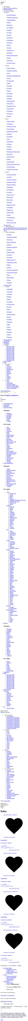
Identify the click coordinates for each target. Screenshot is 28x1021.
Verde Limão (10, 790)
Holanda (12, 575)
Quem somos (10, 973)
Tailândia (12, 539)
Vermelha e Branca (11, 795)
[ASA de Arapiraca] (11, 179)
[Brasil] (9, 299)
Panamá (11, 523)
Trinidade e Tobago (14, 548)
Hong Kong (12, 535)
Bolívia (11, 508)
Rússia (11, 597)
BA (12, 228)
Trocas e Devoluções (11, 388)
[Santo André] (10, 212)
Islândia (11, 581)
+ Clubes (9, 421)
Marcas (7, 750)
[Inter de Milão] (10, 252)
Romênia (12, 596)
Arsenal (8, 469)
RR (20, 229)
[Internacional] (10, 50)
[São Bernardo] (10, 161)
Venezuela (12, 528)
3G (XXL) (9, 736)
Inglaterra (12, 577)
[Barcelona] (10, 239)
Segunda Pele (10, 369)
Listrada (8, 786)
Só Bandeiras (10, 766)
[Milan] (9, 265)
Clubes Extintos (7, 361)
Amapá (8, 429)
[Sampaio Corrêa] (11, 106)
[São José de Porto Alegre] (13, 164)
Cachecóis (9, 366)
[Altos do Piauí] (10, 121)
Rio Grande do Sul (11, 453)
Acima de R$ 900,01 (11, 728)
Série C (7, 119)
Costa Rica (12, 513)
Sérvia (11, 599)
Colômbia (12, 512)
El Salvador (12, 514)
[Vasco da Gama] (11, 63)
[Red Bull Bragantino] (12, 55)
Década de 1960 (10, 354)
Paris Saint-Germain (11, 483)
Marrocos (12, 498)
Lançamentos (7, 341)
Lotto (8, 755)
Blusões (8, 372)
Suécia (11, 600)
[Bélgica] (9, 296)
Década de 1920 (10, 349)
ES (17, 228)
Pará (8, 444)
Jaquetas (9, 370)
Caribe (8, 540)
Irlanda (11, 579)
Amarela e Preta (10, 771)
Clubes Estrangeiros (10, 232)
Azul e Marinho (10, 774)
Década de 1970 (10, 356)
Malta (11, 588)
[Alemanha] (10, 289)
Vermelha (9, 791)
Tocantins (9, 462)
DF (16, 228)
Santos (8, 420)
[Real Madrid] (10, 277)
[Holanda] (9, 319)
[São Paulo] (10, 60)
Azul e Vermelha (10, 775)
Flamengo (9, 413)
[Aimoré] (9, 177)
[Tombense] (10, 111)
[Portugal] (9, 332)
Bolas (5, 362)
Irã (10, 616)
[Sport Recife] (10, 108)
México (11, 521)
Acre (8, 427)
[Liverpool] (9, 257)
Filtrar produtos (4, 710)
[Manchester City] (11, 260)
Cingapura (12, 532)
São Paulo (9, 417)
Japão (11, 536)
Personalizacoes (10, 978)
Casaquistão (12, 560)
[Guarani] (9, 88)
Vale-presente (10, 980)
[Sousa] (9, 215)
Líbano (11, 620)
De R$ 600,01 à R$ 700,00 (13, 724)
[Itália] (8, 324)
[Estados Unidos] (11, 314)
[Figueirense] (10, 141)
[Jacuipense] (10, 207)
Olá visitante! (7, 6)
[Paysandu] (9, 154)
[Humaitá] (9, 202)
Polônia (11, 592)
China (11, 531)
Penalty (8, 763)
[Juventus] (9, 255)
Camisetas (9, 373)
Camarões (9, 635)
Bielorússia (12, 557)
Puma (8, 764)
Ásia (8, 529)
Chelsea (8, 474)
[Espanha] (9, 312)
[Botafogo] (9, 25)
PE (10, 229)
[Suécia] (9, 334)
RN (16, 229)
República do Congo (14, 501)
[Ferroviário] (10, 200)
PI (11, 229)
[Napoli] (9, 267)
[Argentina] (9, 291)
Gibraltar (12, 572)
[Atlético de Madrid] (12, 237)
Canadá (11, 509)
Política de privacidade (12, 972)
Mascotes (9, 368)
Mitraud (8, 759)
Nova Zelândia (13, 608)
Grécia (11, 573)
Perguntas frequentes (11, 976)
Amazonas (9, 431)
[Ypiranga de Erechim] (12, 169)
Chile (11, 510)
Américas (9, 505)
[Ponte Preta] (10, 103)
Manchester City (10, 479)
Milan (8, 482)
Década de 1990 (10, 358)
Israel (11, 583)
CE (14, 228)
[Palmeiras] (9, 53)
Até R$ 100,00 (10, 716)
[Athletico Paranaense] (12, 17)
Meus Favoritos (8, 9)
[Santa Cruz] (10, 210)
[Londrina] (9, 96)
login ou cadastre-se (12, 395)
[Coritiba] (9, 30)
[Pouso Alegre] (10, 156)
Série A (7, 12)
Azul (8, 773)
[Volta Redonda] (11, 167)
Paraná (8, 447)
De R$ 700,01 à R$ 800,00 (13, 725)
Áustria (11, 553)
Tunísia (11, 504)
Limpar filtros (7, 801)
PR (13, 229)
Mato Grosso (10, 440)
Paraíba (8, 445)
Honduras (12, 520)
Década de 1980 (10, 357)
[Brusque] (9, 134)
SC (24, 229)
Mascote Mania (10, 758)
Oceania (8, 605)
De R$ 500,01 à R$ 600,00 (13, 723)
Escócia (11, 565)
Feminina (9, 377)
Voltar (2, 801)
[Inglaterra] (9, 322)
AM (8, 228)
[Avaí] (8, 73)
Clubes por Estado (9, 226)
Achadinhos (6, 343)
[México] (9, 329)
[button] (14, 827)
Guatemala (12, 518)
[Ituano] (9, 91)
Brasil (8, 634)
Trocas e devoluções (11, 977)
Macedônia (12, 587)
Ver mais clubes (7, 225)
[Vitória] (9, 116)
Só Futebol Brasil (8, 968)
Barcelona (9, 471)
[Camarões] (9, 301)
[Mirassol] (9, 98)
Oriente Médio (10, 609)
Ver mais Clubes (7, 285)
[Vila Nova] (10, 113)
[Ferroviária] (10, 197)
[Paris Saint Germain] (12, 272)
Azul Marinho (10, 777)
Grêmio (8, 418)
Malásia (11, 537)
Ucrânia (11, 604)
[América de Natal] (11, 126)
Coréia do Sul (13, 533)
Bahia (8, 432)
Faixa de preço (8, 715)
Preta (8, 789)
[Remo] (9, 159)
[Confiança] (10, 136)
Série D (7, 172)
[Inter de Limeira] (11, 205)
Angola (11, 494)
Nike (8, 760)
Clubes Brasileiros (9, 11)
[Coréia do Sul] (10, 304)
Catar (11, 613)
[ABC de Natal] (11, 68)
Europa (8, 549)
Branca (8, 778)
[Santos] (9, 58)
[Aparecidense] (10, 129)
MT (4, 229)
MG (24, 228)
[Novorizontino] (11, 101)
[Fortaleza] (9, 42)
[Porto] (8, 275)
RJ (14, 229)
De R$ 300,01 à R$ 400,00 (13, 720)
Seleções (7, 286)
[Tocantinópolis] (11, 217)
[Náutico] (9, 149)
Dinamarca (12, 564)
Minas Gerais (10, 443)
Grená (8, 783)
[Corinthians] (10, 27)
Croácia (11, 563)
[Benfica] (9, 244)
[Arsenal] (9, 234)
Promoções (6, 342)
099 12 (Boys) (10, 739)
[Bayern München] (11, 242)
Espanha (12, 568)
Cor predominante (9, 769)
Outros (8, 762)
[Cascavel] (9, 192)
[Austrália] (9, 294)
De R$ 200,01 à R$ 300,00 (13, 719)
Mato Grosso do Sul (11, 441)
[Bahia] (9, 22)
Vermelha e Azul (10, 793)
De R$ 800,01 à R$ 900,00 (13, 727)
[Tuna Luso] (10, 220)
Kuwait (11, 619)
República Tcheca (14, 595)
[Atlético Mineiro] (11, 20)
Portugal (12, 593)
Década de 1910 (10, 348)
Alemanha (12, 552)
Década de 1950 (10, 353)
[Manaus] (9, 146)
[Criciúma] (9, 86)
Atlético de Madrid (11, 470)
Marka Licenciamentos (12, 756)
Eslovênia (12, 567)
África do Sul (13, 493)
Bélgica (11, 556)
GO (19, 228)
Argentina (12, 506)
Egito (11, 497)
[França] (9, 317)
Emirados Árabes (14, 615)
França (11, 571)
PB (8, 229)
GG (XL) (9, 735)
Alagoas (8, 428)
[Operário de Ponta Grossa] (13, 151)
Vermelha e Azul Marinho (13, 794)
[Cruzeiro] (9, 32)
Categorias (3, 399)
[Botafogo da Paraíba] (12, 131)
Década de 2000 (10, 360)
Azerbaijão (12, 555)
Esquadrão (9, 752)
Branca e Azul (10, 779)
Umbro (8, 767)
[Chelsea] (9, 249)
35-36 (8, 743)
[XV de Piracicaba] (11, 222)
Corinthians (9, 414)
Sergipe (8, 460)
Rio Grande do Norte (12, 452)
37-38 (8, 744)
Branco (8, 781)
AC (4, 228)
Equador (12, 516)
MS (26, 228)
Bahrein (11, 612)
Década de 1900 (10, 346)
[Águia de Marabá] (11, 174)
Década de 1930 (10, 350)
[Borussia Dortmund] (12, 247)
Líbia (11, 621)
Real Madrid (9, 485)
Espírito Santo (10, 436)
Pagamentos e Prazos (12, 969)
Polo (8, 374)
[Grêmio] (9, 48)
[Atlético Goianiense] (12, 70)
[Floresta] (9, 144)
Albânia (11, 551)
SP (4, 230)
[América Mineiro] (11, 15)
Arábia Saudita (13, 611)
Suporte (7, 380)
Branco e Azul (10, 782)
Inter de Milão (10, 475)
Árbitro (8, 376)
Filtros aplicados (6, 712)
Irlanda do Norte (13, 580)
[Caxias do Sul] (10, 194)
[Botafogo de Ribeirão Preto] (14, 75)
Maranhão (9, 439)
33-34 (8, 742)
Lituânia (11, 585)
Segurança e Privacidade (12, 385)
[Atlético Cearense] (11, 182)
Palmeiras (9, 416)
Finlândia (12, 569)
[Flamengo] (9, 37)
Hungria (11, 576)
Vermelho (9, 797)
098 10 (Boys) (10, 738)
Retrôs (7, 345)
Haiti (11, 545)
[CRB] (8, 83)
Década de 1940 (10, 352)
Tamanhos (7, 729)
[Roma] (9, 280)
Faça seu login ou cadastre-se (10, 8)
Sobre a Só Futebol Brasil (13, 387)
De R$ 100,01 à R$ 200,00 (13, 717)
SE (26, 229)
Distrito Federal (10, 435)
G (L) (8, 734)
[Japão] (8, 327)
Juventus (9, 477)
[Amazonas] (10, 124)
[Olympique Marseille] (12, 270)
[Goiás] (9, 45)
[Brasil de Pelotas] (11, 184)
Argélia (11, 496)
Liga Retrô (9, 754)
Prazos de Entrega (11, 384)
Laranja (8, 785)
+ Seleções (9, 655)
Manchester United (11, 481)
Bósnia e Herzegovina (15, 559)
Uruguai (11, 527)
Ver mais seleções (8, 339)
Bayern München (11, 473)
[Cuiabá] (9, 35)
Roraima (9, 456)
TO (6, 230)
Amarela (9, 770)
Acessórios (8, 364)
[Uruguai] (9, 337)
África (8, 492)
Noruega (12, 589)
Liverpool (9, 478)
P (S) (8, 731)
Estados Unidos (13, 517)
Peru (11, 525)
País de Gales (13, 591)
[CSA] (8, 139)
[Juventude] (10, 93)
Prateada (9, 787)
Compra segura (10, 970)
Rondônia (9, 455)
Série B (7, 65)
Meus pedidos (10, 982)
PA (6, 229)
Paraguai (12, 524)
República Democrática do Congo (18, 500)
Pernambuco (9, 448)
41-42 (8, 747)
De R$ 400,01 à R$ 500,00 (13, 721)
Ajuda (8, 381)
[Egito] (8, 309)
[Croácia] (9, 307)
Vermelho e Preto (11, 798)
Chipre (11, 561)
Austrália (12, 607)
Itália (11, 584)
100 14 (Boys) (10, 740)
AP (10, 228)
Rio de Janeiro (10, 451)
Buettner (9, 751)
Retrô (5, 673)
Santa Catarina (10, 457)
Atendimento (10, 383)
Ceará (8, 433)
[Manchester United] (12, 262)
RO (18, 229)
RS (22, 229)
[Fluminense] (10, 40)
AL (6, 228)
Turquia (11, 603)
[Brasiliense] (10, 187)
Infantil (8, 378)
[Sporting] (9, 282)
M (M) (8, 732)
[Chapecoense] (10, 81)
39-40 (8, 746)
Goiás (8, 437)
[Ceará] (9, 78)
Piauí (8, 449)
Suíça (11, 601)
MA (22, 228)
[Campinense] (10, 189)
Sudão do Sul (13, 502)
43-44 (8, 748)
